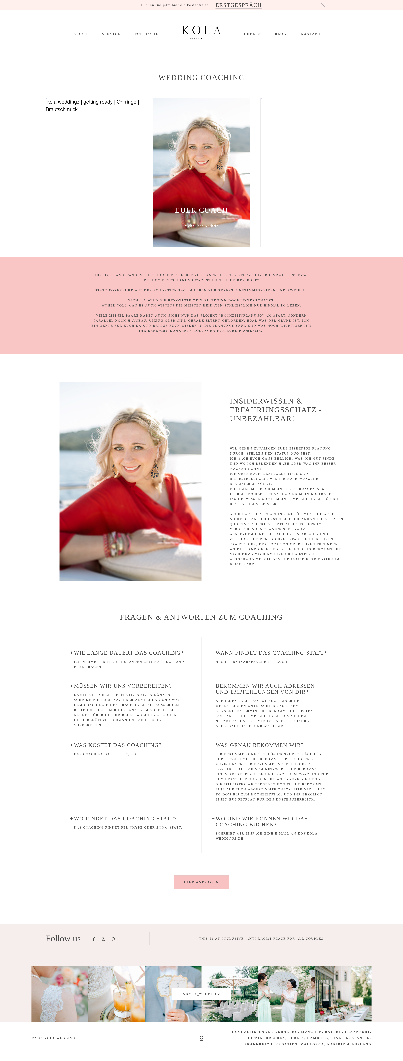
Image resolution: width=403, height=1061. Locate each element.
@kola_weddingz (201, 994)
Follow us (63, 938)
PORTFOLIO (147, 33)
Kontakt (311, 33)
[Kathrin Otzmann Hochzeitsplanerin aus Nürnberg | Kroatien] (201, 172)
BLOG (281, 33)
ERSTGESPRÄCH (239, 5)
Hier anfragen (201, 882)
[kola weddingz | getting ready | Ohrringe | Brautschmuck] (94, 172)
